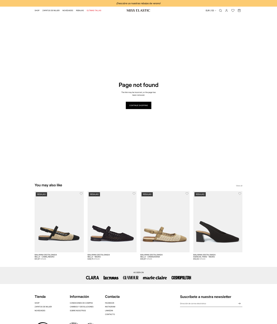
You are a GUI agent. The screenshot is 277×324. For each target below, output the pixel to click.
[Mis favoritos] (233, 10)
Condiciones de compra (81, 303)
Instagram (110, 307)
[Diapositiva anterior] (39, 222)
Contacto (110, 314)
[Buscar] (220, 10)
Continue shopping (138, 105)
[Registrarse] (239, 304)
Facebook (109, 303)
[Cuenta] (226, 10)
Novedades (40, 310)
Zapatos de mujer (43, 307)
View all (239, 186)
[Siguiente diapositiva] (79, 222)
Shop (37, 303)
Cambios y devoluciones (81, 307)
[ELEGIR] (79, 247)
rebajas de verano (150, 3)
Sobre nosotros (78, 310)
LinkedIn (109, 310)
